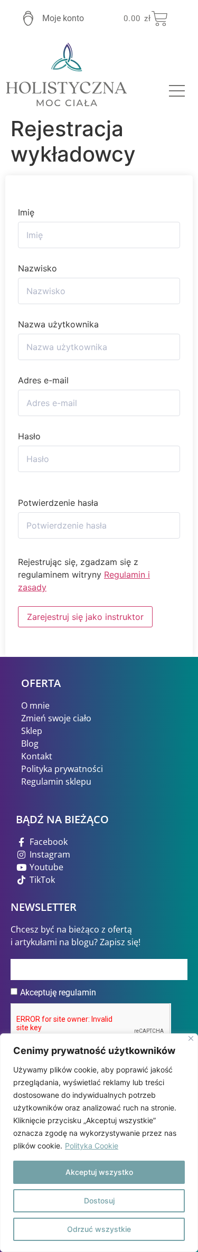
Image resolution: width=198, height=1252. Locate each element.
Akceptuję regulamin (58, 992)
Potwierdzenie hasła (58, 502)
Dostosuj (99, 1200)
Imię (26, 212)
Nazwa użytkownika (58, 324)
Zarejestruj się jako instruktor (85, 616)
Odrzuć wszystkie (99, 1229)
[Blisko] (190, 1038)
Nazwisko (37, 268)
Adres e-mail (43, 380)
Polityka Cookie (91, 1145)
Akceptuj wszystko (99, 1172)
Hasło (29, 436)
